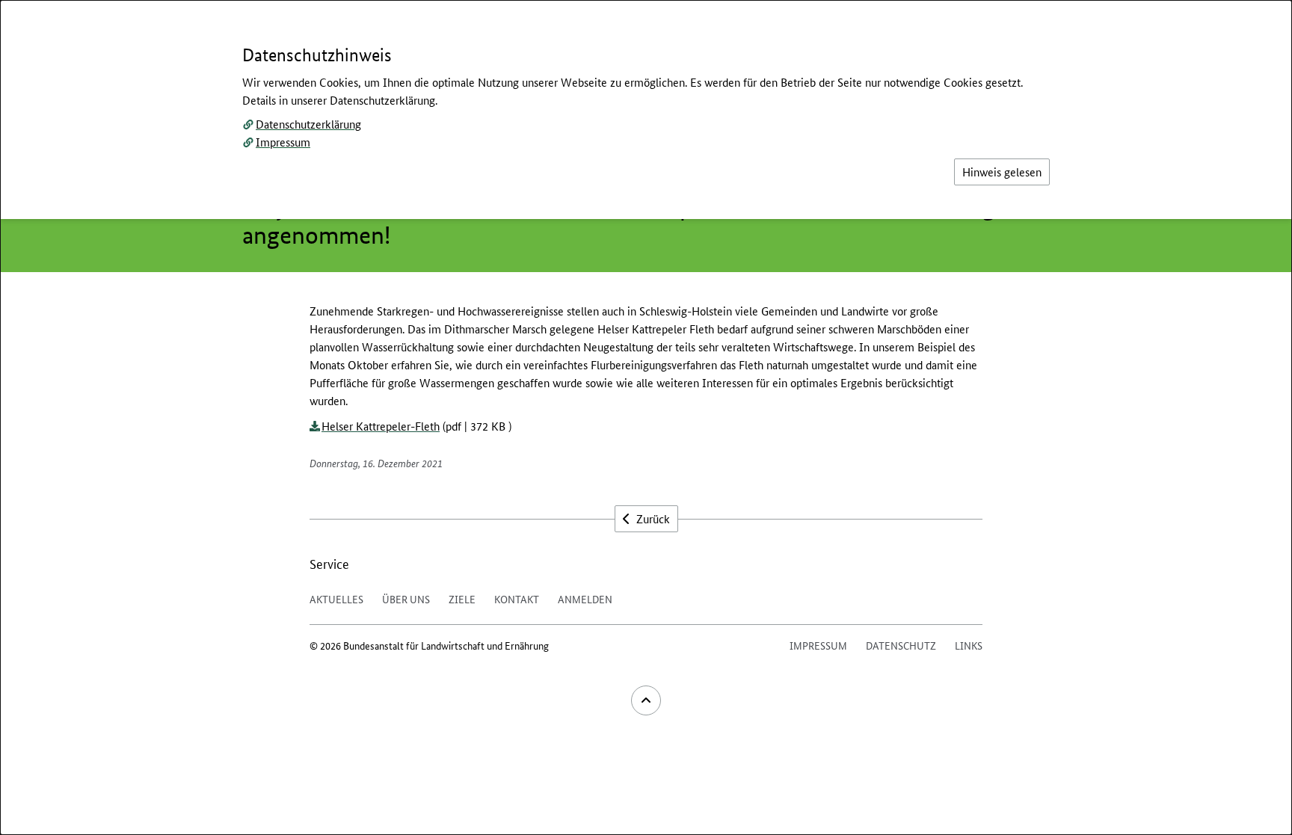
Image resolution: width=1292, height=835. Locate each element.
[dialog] (646, 417)
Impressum (283, 142)
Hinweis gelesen (1002, 171)
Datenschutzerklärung (308, 124)
